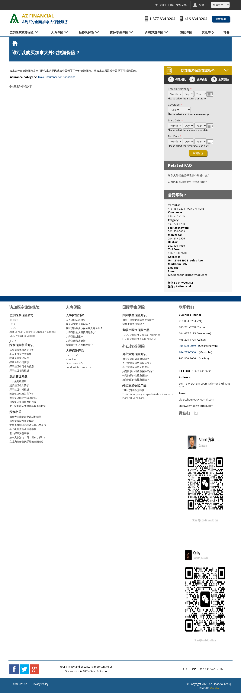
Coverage (175, 104)
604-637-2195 (176, 216)
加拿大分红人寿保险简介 (79, 344)
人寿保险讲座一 (74, 336)
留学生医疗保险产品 (135, 330)
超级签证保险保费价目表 (22, 402)
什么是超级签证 (18, 381)
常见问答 (181, 5)
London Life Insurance (78, 367)
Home (16, 43)
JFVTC (12, 324)
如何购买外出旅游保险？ (135, 379)
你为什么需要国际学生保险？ (138, 320)
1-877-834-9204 (177, 253)
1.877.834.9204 (210, 668)
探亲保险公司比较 (19, 362)
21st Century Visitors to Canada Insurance (32, 331)
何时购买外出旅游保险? (135, 375)
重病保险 (186, 32)
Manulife (71, 359)
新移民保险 (86, 32)
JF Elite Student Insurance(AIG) (139, 338)
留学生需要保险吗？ (133, 324)
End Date (175, 136)
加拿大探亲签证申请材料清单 (25, 416)
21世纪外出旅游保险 (133, 390)
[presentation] (210, 94)
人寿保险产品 (75, 350)
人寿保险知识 (75, 315)
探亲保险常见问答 (19, 358)
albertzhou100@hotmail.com (196, 399)
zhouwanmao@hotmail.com (196, 405)
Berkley (13, 320)
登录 (201, 5)
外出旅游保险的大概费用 (135, 367)
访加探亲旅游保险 (21, 32)
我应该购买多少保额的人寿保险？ (84, 328)
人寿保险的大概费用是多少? (81, 332)
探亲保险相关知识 (21, 345)
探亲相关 (15, 412)
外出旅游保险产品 (134, 385)
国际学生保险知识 (134, 315)
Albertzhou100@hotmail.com (187, 275)
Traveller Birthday (180, 89)
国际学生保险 (119, 32)
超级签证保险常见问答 (21, 393)
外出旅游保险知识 (134, 354)
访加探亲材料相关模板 (21, 421)
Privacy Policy (40, 684)
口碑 (171, 5)
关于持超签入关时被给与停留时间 (27, 406)
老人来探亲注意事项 (20, 354)
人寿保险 (57, 32)
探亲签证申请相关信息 (21, 366)
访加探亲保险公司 (21, 315)
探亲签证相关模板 (19, 370)
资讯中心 (208, 32)
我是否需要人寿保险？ (78, 324)
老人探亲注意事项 (19, 433)
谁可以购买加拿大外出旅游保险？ (187, 182)
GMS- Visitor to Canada (22, 335)
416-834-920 (175, 208)
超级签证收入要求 (19, 385)
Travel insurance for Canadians (56, 77)
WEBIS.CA (214, 688)
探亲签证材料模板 (19, 389)
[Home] (14, 19)
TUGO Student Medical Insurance (141, 334)
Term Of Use (19, 684)
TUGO (12, 327)
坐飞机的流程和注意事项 (22, 429)
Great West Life (74, 363)
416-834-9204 (187, 321)
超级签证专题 (18, 376)
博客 (226, 32)
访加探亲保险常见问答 (21, 349)
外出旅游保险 (154, 32)
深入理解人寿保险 (75, 320)
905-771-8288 (195, 208)
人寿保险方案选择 (75, 340)
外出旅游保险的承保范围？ (137, 363)
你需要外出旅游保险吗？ (135, 359)
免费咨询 (220, 19)
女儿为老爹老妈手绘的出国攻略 (26, 441)
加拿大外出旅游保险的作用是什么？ (189, 175)
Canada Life (72, 355)
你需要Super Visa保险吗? (23, 397)
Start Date (175, 120)
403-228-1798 (176, 224)
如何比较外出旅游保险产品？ (138, 371)
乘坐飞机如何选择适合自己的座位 (27, 425)
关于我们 (160, 5)
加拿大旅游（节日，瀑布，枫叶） (27, 437)
